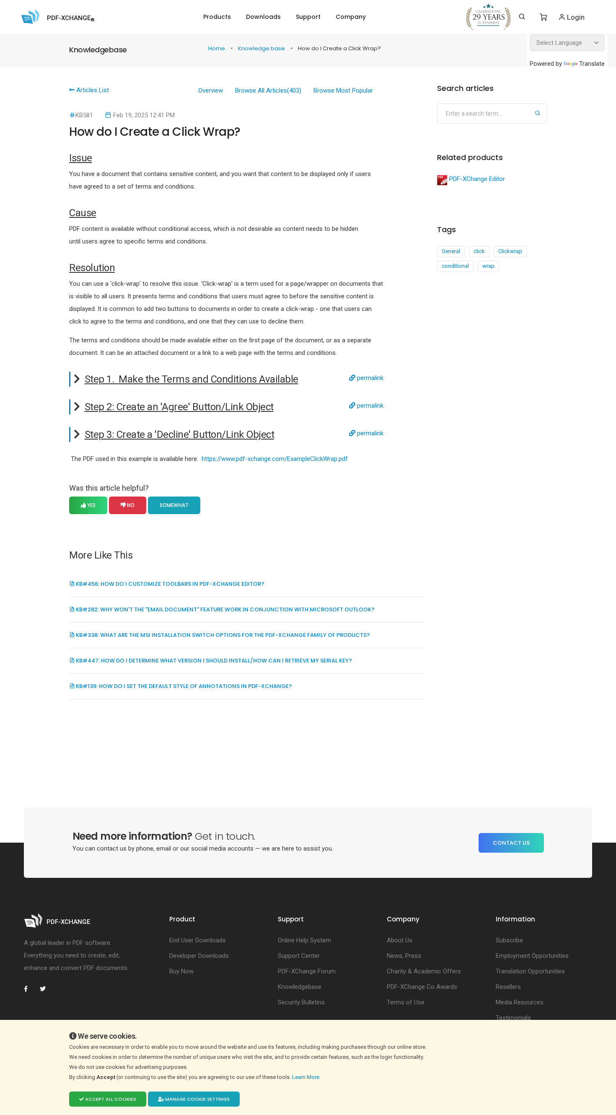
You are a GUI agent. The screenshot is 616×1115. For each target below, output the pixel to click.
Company (351, 17)
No (130, 505)
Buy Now (181, 971)
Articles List (92, 90)
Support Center (299, 956)
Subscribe (509, 940)
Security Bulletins (301, 1002)
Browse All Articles (268, 90)
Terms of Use (405, 1002)
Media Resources (520, 1002)
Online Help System (304, 940)
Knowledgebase (299, 987)
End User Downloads (197, 940)
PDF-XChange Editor (477, 179)
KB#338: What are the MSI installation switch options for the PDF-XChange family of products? (222, 635)
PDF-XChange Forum (307, 971)
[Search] (521, 17)
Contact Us (511, 843)
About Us (399, 940)
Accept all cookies (110, 1099)
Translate (592, 63)
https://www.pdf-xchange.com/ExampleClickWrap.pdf (275, 459)
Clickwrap (510, 251)
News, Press (404, 956)
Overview (210, 90)
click (479, 251)
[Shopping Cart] (543, 17)
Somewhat (174, 505)
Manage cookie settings (197, 1099)
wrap (488, 266)
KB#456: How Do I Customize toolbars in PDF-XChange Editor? (169, 584)
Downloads (263, 17)
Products (217, 17)
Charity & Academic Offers (424, 971)
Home (217, 48)
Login (575, 17)
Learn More (306, 1077)
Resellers (508, 987)
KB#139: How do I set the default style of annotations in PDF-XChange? (183, 686)
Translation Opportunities (530, 971)
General (451, 251)
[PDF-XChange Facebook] (30, 989)
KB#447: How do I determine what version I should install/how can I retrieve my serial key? (213, 661)
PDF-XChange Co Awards (422, 987)
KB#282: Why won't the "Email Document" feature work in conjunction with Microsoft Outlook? (225, 609)
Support (308, 17)
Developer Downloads (199, 956)
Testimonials (513, 1018)
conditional (455, 266)
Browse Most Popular (343, 90)
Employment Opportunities (532, 956)
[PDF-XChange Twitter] (46, 989)
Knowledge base (262, 48)
